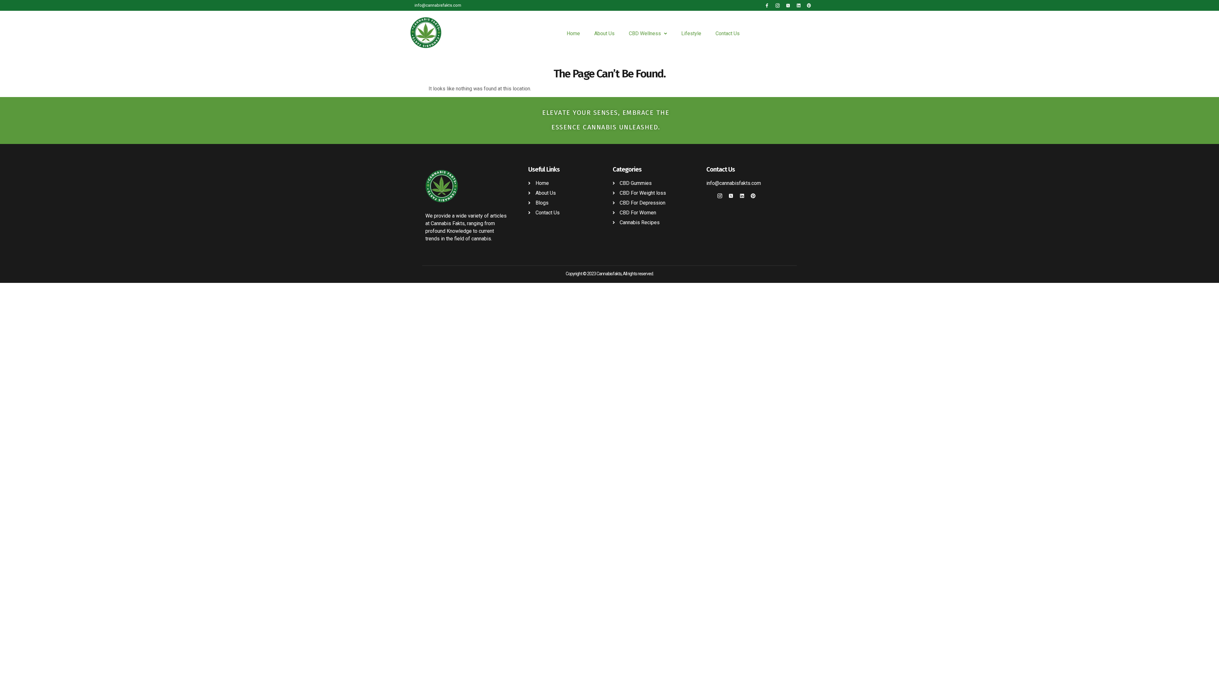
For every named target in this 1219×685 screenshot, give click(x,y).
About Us (604, 33)
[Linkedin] (798, 5)
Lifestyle (691, 33)
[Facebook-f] (767, 5)
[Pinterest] (809, 5)
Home (573, 33)
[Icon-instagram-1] (778, 5)
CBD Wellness (645, 33)
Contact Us (728, 33)
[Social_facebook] (708, 195)
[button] (648, 33)
